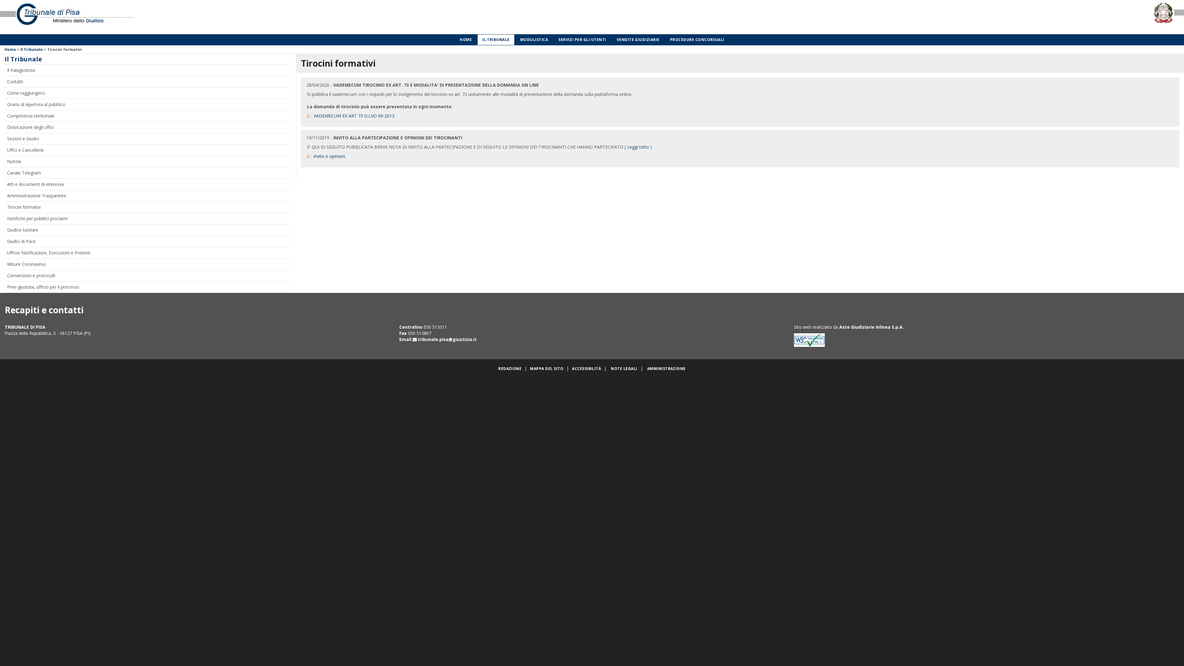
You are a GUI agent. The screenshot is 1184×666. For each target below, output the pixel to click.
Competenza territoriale (31, 116)
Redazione (509, 368)
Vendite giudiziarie (638, 39)
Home (466, 39)
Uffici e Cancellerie (25, 150)
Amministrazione (666, 368)
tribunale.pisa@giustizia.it (447, 339)
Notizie (14, 161)
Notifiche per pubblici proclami (37, 218)
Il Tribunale (496, 39)
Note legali (624, 368)
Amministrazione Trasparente (36, 196)
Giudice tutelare (22, 230)
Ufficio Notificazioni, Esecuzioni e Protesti (48, 253)
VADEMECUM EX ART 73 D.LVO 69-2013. (354, 116)
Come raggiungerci (26, 93)
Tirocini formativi (24, 207)
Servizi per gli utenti (582, 39)
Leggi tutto (638, 147)
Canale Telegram (24, 173)
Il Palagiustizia (21, 70)
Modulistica (534, 39)
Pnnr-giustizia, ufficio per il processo (43, 287)
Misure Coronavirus (26, 264)
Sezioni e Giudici (23, 139)
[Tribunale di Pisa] (246, 17)
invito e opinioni (329, 156)
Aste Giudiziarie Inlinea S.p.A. (871, 327)
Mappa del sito (546, 368)
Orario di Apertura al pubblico (36, 104)
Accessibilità (586, 368)
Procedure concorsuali (697, 39)
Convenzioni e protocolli (31, 275)
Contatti (15, 81)
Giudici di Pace (21, 241)
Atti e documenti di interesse (35, 184)
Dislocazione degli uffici (30, 127)
